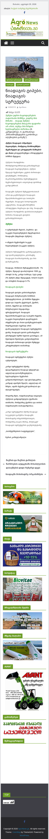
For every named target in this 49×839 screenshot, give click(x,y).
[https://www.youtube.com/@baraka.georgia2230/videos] (22, 517)
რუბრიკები (10, 84)
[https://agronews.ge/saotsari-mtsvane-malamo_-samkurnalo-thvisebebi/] (22, 642)
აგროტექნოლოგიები (31, 80)
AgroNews (22, 107)
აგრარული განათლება (14, 80)
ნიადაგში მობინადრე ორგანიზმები (24, 474)
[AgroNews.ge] (6, 43)
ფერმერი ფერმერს (23, 84)
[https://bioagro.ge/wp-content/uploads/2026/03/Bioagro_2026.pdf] (22, 493)
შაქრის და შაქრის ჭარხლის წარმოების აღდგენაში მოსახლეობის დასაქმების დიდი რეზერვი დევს (25, 464)
